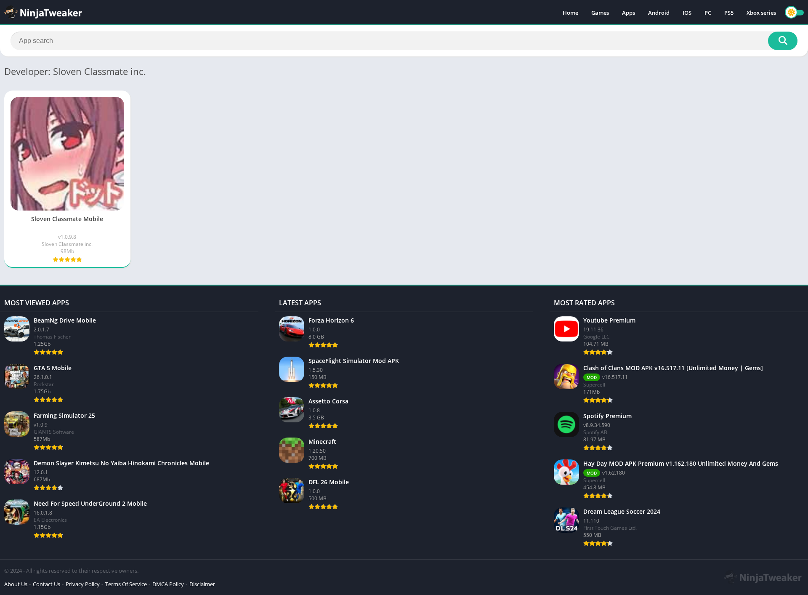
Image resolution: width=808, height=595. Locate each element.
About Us (15, 584)
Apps (628, 12)
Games (600, 12)
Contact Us (46, 584)
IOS (687, 12)
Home (570, 12)
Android (659, 12)
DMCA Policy (168, 584)
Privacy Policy (83, 584)
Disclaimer (202, 584)
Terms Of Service (126, 584)
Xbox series (761, 12)
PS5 (729, 12)
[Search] (782, 41)
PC (707, 12)
